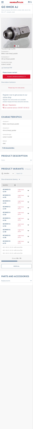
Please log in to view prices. (16, 88)
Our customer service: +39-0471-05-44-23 (16, 108)
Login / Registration (10, 105)
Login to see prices (21, 190)
